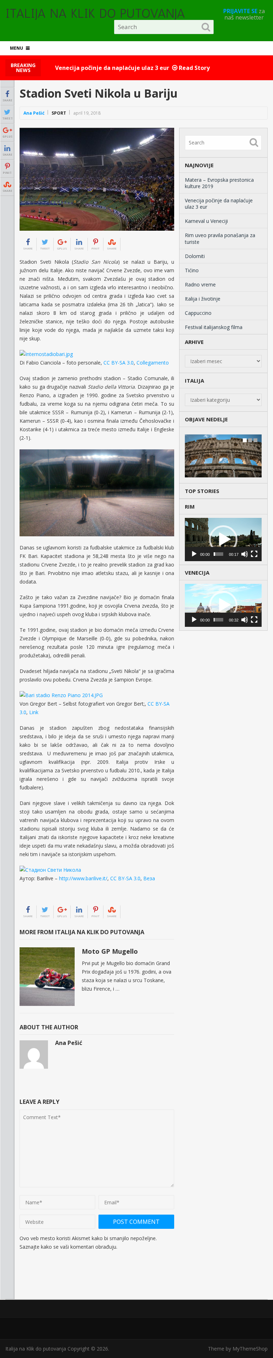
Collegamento (152, 362)
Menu (16, 48)
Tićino (192, 270)
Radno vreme (200, 284)
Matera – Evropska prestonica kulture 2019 (219, 183)
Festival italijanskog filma (213, 327)
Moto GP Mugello (110, 951)
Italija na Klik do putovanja (95, 13)
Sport (59, 113)
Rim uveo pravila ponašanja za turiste (220, 238)
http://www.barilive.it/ (83, 878)
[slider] (218, 554)
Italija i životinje (202, 298)
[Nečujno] (244, 554)
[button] (223, 539)
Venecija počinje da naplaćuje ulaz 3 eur (219, 203)
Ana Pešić (33, 113)
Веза (149, 878)
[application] (223, 539)
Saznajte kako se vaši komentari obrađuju (68, 1246)
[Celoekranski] (254, 554)
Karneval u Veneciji (206, 221)
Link (33, 712)
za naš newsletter (244, 14)
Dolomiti (195, 256)
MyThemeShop (250, 1348)
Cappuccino (198, 313)
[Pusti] (194, 554)
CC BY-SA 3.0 (118, 362)
